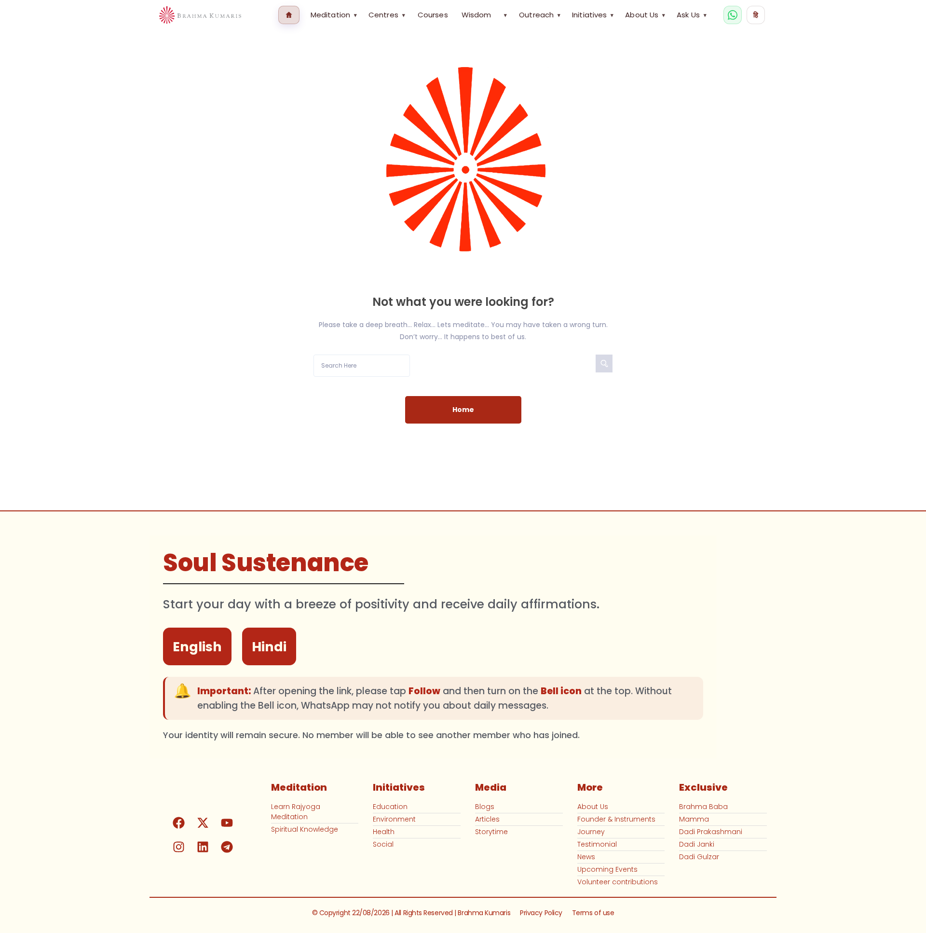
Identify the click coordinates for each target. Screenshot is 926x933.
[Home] (289, 15)
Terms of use (593, 913)
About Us (645, 15)
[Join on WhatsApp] (732, 15)
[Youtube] (227, 823)
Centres (386, 15)
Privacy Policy (541, 913)
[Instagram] (179, 847)
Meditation (334, 15)
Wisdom (476, 15)
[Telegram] (227, 847)
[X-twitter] (203, 823)
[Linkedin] (203, 847)
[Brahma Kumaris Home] (200, 15)
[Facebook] (179, 823)
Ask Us (692, 15)
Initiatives (592, 15)
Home (463, 409)
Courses (433, 15)
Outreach (539, 15)
